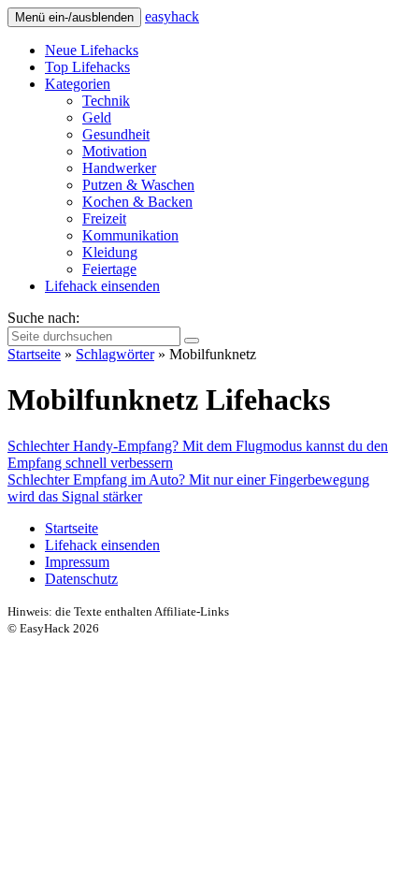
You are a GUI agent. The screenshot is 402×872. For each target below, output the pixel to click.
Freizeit (104, 218)
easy (172, 16)
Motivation (114, 151)
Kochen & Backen (137, 202)
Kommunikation (130, 235)
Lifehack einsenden (102, 286)
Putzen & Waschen (138, 185)
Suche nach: (43, 318)
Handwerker (119, 168)
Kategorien (77, 84)
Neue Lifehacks (91, 50)
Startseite (34, 354)
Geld (96, 117)
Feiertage (109, 269)
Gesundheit (116, 134)
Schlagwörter (115, 354)
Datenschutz (81, 579)
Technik (106, 101)
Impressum (77, 562)
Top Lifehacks (87, 67)
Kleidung (109, 252)
